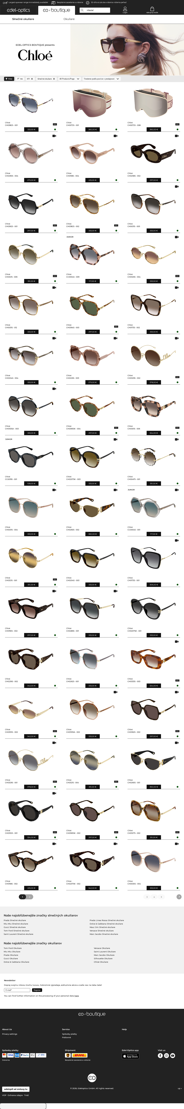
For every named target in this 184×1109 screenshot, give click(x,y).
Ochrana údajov (15, 1095)
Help (124, 1029)
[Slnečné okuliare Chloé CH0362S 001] (31, 202)
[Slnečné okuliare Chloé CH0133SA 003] (31, 405)
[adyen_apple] (32, 1055)
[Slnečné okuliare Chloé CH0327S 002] (153, 809)
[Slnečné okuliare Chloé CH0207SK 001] (153, 607)
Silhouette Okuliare (103, 958)
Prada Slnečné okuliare (15, 920)
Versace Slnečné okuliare (102, 930)
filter (10, 79)
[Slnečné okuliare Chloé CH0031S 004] (31, 506)
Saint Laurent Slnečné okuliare (18, 934)
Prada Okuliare (11, 955)
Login (125, 12)
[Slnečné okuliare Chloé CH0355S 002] (31, 708)
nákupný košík (152, 12)
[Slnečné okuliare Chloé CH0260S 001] (153, 759)
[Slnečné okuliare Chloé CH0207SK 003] (92, 455)
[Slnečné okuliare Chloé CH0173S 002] (153, 303)
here (76, 996)
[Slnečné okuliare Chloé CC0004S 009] (92, 253)
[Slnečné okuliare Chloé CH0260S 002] (92, 506)
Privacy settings (9, 1034)
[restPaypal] (24, 1055)
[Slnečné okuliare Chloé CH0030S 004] (153, 860)
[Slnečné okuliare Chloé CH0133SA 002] (92, 708)
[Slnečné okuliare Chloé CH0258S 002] (153, 152)
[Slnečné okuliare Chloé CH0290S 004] (31, 152)
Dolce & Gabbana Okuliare (16, 962)
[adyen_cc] (4, 1055)
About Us (7, 1029)
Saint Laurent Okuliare (105, 951)
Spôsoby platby (69, 1034)
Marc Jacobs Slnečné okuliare (104, 934)
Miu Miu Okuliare (12, 951)
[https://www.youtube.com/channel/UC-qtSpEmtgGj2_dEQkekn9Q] (172, 1056)
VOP (4, 1095)
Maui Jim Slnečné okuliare (102, 927)
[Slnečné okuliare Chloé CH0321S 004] (92, 759)
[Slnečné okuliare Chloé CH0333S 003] (153, 657)
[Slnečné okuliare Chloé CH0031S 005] (153, 202)
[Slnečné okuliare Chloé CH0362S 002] (153, 708)
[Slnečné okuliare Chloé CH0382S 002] (92, 202)
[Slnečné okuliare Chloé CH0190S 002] (31, 607)
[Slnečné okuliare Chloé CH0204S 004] (31, 354)
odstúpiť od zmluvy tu (15, 1089)
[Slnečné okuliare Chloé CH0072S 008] (153, 101)
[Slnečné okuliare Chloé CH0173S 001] (153, 556)
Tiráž (26, 1095)
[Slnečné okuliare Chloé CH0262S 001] (92, 657)
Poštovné (66, 1037)
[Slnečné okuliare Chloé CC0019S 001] (31, 455)
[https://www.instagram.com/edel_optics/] (166, 1056)
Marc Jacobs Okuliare (104, 955)
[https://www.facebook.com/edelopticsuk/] (160, 1056)
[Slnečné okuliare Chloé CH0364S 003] (92, 303)
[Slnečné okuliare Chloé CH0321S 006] (31, 253)
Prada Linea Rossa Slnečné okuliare (107, 920)
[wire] (41, 1055)
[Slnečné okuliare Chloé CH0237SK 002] (92, 860)
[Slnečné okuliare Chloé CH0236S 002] (31, 657)
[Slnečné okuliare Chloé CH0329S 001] (31, 759)
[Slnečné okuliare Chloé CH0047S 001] (153, 455)
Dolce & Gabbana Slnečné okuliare (106, 924)
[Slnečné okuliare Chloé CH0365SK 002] (92, 809)
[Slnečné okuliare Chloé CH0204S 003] (92, 556)
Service (66, 1029)
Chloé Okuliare (101, 962)
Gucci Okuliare (11, 958)
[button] (18, 10)
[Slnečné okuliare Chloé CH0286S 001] (92, 607)
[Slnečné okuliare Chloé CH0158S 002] (31, 860)
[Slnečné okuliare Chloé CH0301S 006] (153, 405)
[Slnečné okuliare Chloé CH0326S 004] (153, 253)
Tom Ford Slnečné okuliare (16, 930)
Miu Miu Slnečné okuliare (16, 924)
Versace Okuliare (102, 948)
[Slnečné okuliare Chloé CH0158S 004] (92, 152)
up (179, 1088)
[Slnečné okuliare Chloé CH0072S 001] (92, 101)
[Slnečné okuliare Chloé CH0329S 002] (153, 354)
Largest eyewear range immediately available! (28, 2)
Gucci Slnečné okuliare (15, 927)
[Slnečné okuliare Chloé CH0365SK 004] (92, 405)
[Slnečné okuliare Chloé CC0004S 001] (153, 506)
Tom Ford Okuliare (13, 948)
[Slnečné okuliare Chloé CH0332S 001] (31, 809)
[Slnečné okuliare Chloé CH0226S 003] (92, 354)
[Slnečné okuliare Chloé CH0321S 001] (31, 556)
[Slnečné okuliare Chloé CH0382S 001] (31, 101)
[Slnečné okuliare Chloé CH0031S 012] (31, 303)
